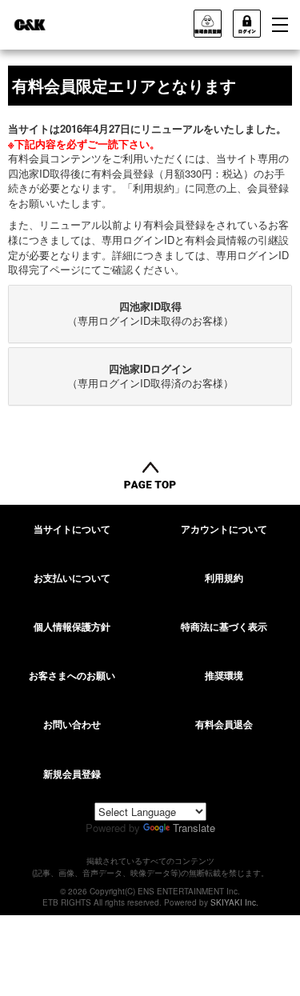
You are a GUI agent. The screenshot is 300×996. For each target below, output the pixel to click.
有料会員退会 (224, 724)
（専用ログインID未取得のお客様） (150, 313)
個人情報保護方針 (72, 626)
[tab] (150, 314)
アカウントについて (224, 529)
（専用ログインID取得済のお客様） (150, 376)
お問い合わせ (72, 724)
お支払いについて (72, 577)
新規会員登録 (72, 773)
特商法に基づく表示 (224, 626)
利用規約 (224, 577)
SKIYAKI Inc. (234, 902)
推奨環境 (224, 675)
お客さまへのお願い (72, 675)
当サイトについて (72, 529)
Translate (194, 827)
